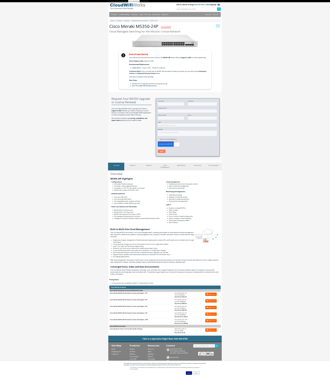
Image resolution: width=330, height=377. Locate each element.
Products (114, 14)
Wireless (132, 354)
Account (215, 14)
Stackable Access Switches (139, 21)
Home (112, 21)
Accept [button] (189, 373)
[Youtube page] (208, 355)
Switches (127, 21)
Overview (116, 165)
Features (132, 165)
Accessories (197, 165)
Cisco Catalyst (134, 356)
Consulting (151, 359)
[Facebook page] (200, 355)
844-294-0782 (199, 5)
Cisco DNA (133, 359)
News (149, 351)
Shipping (151, 354)
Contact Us (164, 14)
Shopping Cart (116, 351)
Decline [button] (196, 373)
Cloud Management (165, 166)
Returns (150, 356)
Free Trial (147, 14)
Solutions (134, 14)
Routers (132, 349)
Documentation (214, 165)
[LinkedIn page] (212, 355)
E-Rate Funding (124, 14)
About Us (208, 14)
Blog (141, 14)
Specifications (181, 165)
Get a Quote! (156, 14)
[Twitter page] (204, 355)
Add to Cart (212, 294)
